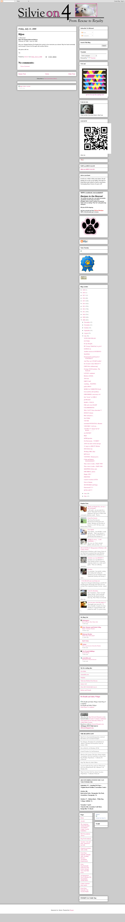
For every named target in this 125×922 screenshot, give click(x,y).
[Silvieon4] (96, 816)
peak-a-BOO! (87, 386)
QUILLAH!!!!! (88, 490)
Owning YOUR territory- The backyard (92, 369)
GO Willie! (87, 341)
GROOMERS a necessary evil (92, 394)
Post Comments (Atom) (50, 78)
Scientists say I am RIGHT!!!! (96, 558)
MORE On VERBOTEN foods (92, 389)
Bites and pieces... (89, 415)
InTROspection (88, 438)
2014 (84, 303)
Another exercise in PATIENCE (92, 351)
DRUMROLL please (89, 471)
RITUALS (87, 454)
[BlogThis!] (51, 57)
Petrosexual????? (88, 487)
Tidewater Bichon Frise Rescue (89, 681)
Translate (93, 58)
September (87, 330)
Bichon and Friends (86, 690)
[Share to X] (52, 57)
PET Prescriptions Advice (85, 834)
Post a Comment (25, 66)
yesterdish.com (86, 658)
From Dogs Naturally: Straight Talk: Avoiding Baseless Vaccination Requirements (85, 857)
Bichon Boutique (99, 210)
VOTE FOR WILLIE (90, 338)
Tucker (84, 644)
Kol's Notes (85, 641)
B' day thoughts (88, 343)
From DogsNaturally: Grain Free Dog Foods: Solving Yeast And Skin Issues (85, 868)
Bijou (85, 435)
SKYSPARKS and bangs (91, 485)
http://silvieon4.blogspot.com (96, 717)
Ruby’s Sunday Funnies (88, 628)
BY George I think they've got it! (93, 346)
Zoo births (83, 671)
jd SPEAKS (87, 400)
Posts (84, 32)
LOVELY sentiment (89, 373)
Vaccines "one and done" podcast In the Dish (86, 843)
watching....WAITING (90, 384)
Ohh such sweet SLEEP (90, 405)
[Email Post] (46, 56)
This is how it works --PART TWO (93, 464)
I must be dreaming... (93, 591)
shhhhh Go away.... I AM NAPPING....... (94, 540)
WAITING (87, 354)
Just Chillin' (87, 418)
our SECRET (87, 433)
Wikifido (83, 677)
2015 (84, 301)
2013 (84, 306)
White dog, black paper (88, 635)
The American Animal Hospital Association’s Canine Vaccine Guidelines (85, 827)
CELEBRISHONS (89, 407)
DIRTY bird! (87, 381)
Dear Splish (91, 529)
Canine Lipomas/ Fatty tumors (85, 884)
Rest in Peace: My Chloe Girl (90, 622)
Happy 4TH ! (87, 474)
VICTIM (86, 421)
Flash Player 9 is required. (87, 707)
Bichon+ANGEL (88, 376)
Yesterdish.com (85, 674)
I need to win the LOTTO (91, 479)
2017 (84, 295)
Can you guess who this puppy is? (97, 602)
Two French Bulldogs (88, 651)
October (86, 328)
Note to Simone (88, 482)
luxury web (84, 684)
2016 (84, 298)
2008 (84, 320)
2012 (84, 309)
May (85, 496)
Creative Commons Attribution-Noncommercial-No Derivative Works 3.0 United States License (93, 720)
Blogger (72, 910)
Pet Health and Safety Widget (90, 696)
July (85, 336)
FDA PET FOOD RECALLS (89, 687)
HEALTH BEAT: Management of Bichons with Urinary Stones (93, 548)
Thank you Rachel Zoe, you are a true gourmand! (96, 507)
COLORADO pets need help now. (90, 581)
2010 (84, 314)
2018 (84, 292)
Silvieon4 (97, 814)
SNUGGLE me (88, 449)
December (87, 322)
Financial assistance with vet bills (86, 849)
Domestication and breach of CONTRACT (91, 357)
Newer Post (22, 74)
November (87, 325)
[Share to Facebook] (54, 57)
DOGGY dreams (88, 413)
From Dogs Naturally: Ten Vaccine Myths (85, 889)
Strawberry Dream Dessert (89, 659)
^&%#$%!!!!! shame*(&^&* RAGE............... (92, 429)
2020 (84, 290)
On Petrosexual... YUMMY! (91, 441)
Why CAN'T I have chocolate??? (93, 410)
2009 (84, 317)
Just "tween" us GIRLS (90, 397)
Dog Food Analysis (86, 838)
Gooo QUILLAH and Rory (91, 392)
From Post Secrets (92, 518)
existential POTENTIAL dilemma (93, 423)
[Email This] (49, 57)
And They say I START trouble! (92, 361)
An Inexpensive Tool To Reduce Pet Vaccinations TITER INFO (86, 878)
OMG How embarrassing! (91, 366)
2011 (84, 312)
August (86, 333)
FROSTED (87, 477)
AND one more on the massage (92, 443)
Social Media (85, 652)
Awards (83, 821)
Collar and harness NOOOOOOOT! (89, 460)
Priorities (90, 569)
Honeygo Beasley (87, 634)
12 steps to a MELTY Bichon (92, 446)
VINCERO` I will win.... (90, 426)
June (85, 493)
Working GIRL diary (89, 451)
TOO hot (86, 378)
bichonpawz (85, 620)
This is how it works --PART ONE (93, 466)
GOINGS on (87, 349)
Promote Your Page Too (101, 818)
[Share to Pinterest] (55, 57)
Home (47, 74)
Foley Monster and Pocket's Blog (91, 627)
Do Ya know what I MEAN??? (92, 364)
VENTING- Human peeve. (91, 457)
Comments (86, 36)
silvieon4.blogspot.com (97, 724)
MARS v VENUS (89, 402)
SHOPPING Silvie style (90, 469)
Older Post (71, 74)
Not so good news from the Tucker (91, 646)
